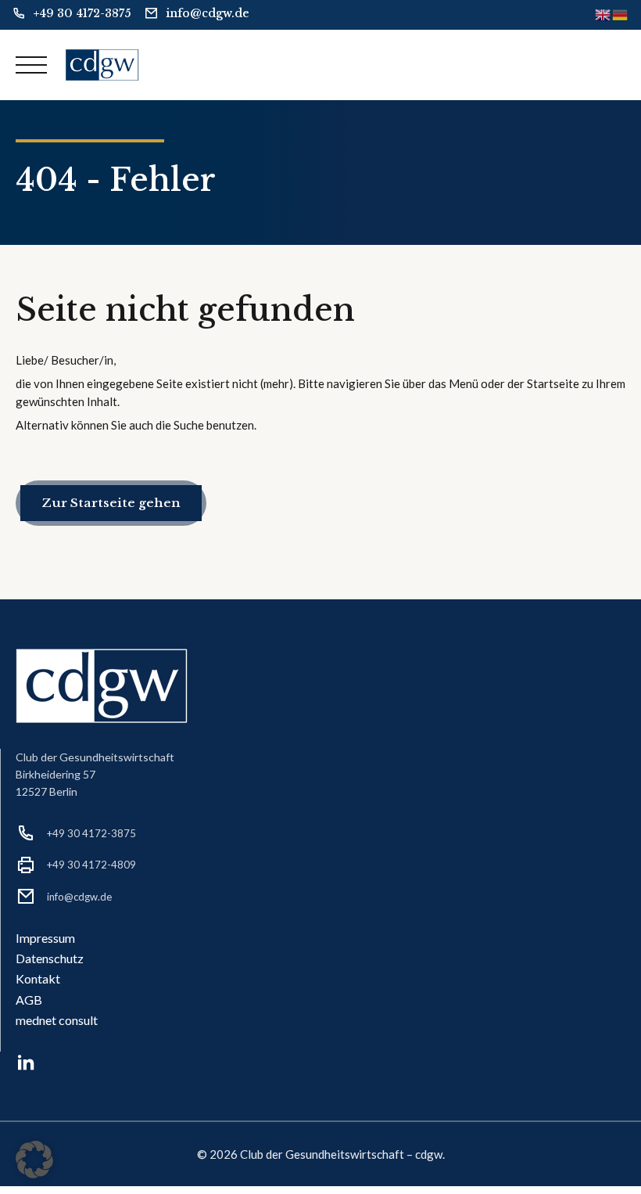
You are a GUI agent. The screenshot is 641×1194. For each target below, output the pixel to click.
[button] (34, 1159)
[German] (620, 14)
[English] (603, 14)
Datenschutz (50, 958)
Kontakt (38, 978)
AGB (29, 999)
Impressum (45, 937)
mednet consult (57, 1019)
